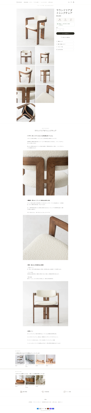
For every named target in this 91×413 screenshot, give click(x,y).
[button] (36, 2)
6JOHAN (44, 410)
